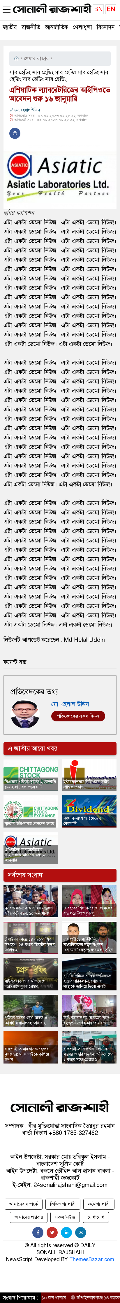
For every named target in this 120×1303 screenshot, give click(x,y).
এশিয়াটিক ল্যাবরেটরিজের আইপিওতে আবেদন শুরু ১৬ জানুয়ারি (26, 855)
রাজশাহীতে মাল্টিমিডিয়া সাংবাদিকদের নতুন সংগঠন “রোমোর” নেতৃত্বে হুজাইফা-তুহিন (88, 944)
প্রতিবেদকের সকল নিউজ (78, 716)
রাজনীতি (31, 27)
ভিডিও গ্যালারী (63, 1204)
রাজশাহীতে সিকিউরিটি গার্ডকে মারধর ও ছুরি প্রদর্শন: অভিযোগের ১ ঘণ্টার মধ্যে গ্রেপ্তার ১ (88, 1054)
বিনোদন (106, 27)
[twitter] (52, 1232)
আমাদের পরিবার (29, 1217)
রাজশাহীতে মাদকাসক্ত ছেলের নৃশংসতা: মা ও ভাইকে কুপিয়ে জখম (27, 1054)
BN (98, 9)
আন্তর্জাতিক (56, 27)
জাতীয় (10, 27)
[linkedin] (66, 1232)
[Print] (14, 133)
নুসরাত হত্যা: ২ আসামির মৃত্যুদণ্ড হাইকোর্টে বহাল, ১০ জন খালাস (29, 911)
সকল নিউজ (65, 1217)
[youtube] (80, 1232)
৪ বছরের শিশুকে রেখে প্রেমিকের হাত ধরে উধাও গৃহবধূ (87, 911)
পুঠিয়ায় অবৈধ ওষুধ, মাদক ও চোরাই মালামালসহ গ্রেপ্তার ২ (26, 1020)
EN (111, 9)
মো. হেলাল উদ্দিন (26, 110)
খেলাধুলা (82, 27)
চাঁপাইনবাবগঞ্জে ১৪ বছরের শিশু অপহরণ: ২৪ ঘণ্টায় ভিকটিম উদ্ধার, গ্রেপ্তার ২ (30, 944)
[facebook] (37, 1232)
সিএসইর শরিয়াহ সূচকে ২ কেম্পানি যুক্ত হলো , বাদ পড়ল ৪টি (30, 784)
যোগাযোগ (95, 1217)
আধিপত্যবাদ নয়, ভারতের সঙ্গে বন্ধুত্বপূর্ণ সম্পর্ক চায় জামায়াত (86, 1020)
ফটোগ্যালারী (99, 1204)
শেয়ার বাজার (36, 59)
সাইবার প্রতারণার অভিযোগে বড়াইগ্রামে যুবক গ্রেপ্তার (25, 984)
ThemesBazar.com (91, 1259)
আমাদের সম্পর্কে (23, 1204)
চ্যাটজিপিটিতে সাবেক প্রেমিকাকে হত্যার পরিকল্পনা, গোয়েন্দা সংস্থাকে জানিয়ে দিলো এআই (87, 981)
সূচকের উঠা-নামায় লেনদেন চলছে (29, 823)
